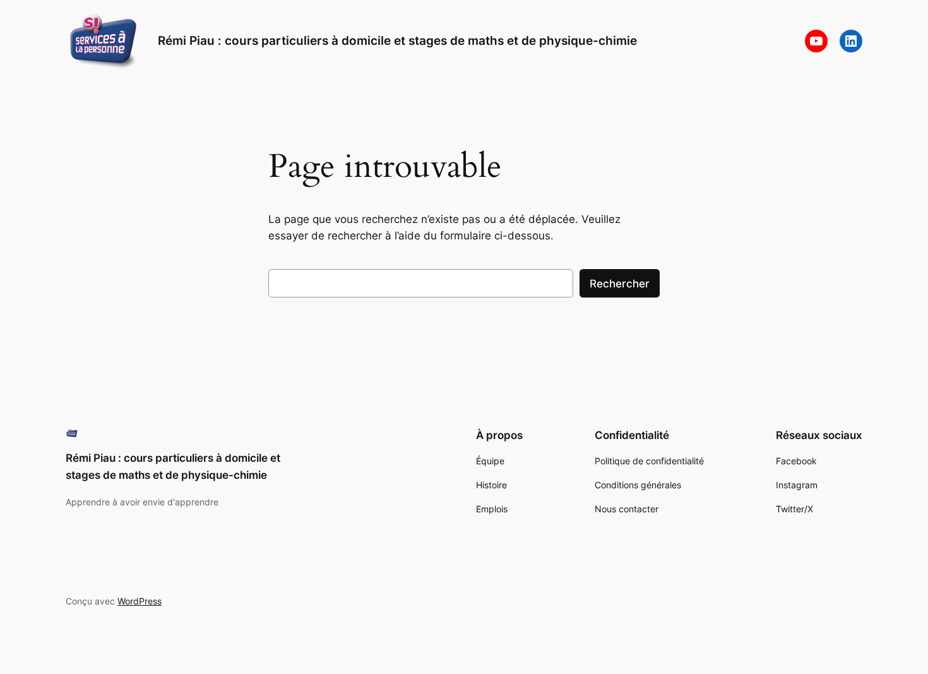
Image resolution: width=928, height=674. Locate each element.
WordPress (139, 601)
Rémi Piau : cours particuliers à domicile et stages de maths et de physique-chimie (397, 40)
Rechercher (620, 283)
